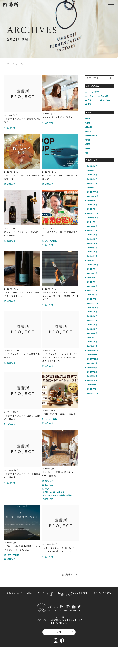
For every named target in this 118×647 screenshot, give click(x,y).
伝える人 (106, 100)
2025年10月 (93, 196)
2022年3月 (92, 337)
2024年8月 (92, 226)
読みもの (104, 96)
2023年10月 (93, 265)
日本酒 (89, 127)
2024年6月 (92, 235)
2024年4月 (92, 243)
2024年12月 (93, 213)
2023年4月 (92, 286)
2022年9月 (92, 312)
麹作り (61, 492)
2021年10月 (92, 359)
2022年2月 (92, 342)
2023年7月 (92, 273)
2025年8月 (92, 205)
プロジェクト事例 (78, 592)
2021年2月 (92, 380)
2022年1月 (92, 346)
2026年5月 (92, 175)
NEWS (29, 592)
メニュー (61, 592)
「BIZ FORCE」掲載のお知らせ (58, 414)
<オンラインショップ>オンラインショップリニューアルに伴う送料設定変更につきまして (60, 357)
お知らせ (91, 100)
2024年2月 (92, 252)
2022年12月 (93, 299)
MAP (59, 632)
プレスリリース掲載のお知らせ (57, 117)
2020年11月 (92, 393)
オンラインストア (100, 592)
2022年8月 (92, 316)
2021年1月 (92, 385)
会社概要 (50, 595)
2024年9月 (92, 222)
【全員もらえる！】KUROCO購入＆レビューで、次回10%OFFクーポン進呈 (60, 296)
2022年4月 (92, 333)
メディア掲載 (93, 92)
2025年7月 (92, 209)
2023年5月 (92, 282)
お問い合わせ (65, 595)
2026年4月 (92, 179)
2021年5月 (92, 372)
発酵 (46, 498)
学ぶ (90, 104)
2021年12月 (92, 350)
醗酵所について (14, 592)
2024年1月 (92, 256)
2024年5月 (92, 239)
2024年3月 (92, 248)
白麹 (53, 492)
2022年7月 (92, 320)
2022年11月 (92, 303)
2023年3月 (92, 290)
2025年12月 (93, 187)
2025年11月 (92, 192)
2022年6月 (92, 325)
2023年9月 (92, 269)
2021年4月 (92, 376)
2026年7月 (92, 170)
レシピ (91, 96)
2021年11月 (92, 355)
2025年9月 (92, 200)
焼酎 (46, 492)
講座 (70, 495)
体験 (63, 495)
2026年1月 (92, 183)
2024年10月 (93, 218)
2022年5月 (92, 329)
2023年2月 (92, 295)
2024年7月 (92, 230)
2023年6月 (92, 277)
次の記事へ (67, 575)
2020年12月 (93, 389)
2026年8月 (92, 166)
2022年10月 (93, 308)
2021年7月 (92, 367)
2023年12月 (93, 260)
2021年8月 (92, 363)
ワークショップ (51, 495)
